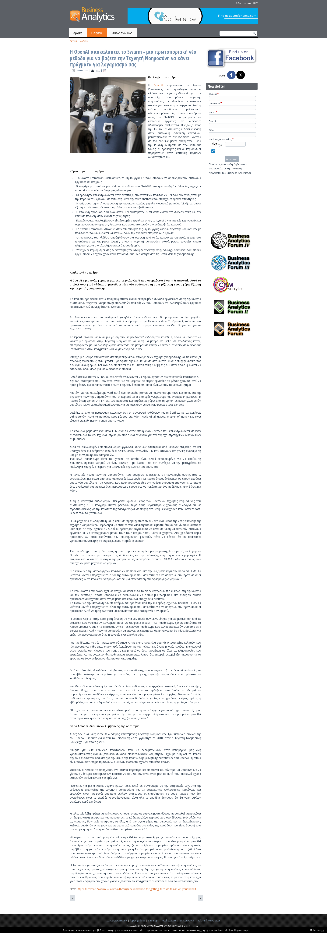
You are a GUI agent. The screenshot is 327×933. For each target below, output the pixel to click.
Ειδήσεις (97, 33)
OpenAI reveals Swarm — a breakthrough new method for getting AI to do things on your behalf (137, 889)
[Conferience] (193, 23)
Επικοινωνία (187, 920)
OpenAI (160, 85)
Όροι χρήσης (137, 920)
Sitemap (153, 920)
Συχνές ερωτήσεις (117, 920)
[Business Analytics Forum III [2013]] (231, 272)
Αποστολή (231, 159)
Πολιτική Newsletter (208, 920)
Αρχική (77, 33)
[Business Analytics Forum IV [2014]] (231, 250)
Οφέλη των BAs (122, 33)
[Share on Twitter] (240, 75)
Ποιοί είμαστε (169, 920)
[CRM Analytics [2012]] (231, 294)
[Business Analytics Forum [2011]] (231, 338)
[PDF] (105, 70)
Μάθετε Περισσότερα (237, 929)
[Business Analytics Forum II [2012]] (231, 316)
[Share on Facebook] (231, 75)
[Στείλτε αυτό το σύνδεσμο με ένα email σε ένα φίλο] (99, 70)
